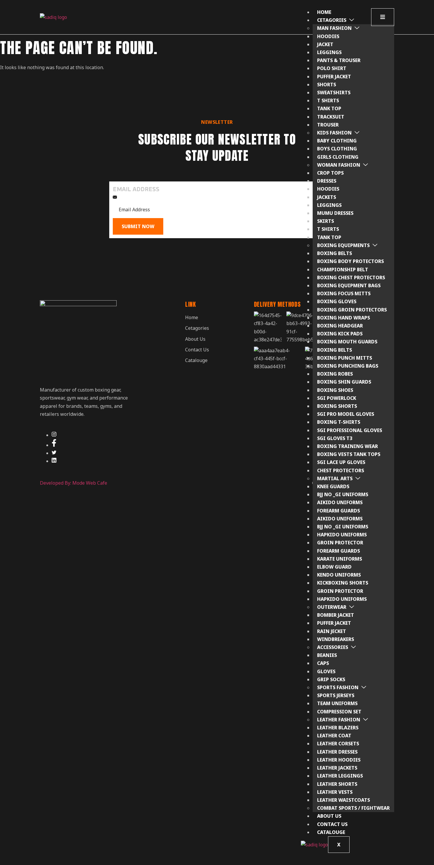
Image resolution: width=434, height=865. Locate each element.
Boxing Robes (335, 374)
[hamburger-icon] (382, 17)
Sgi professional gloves (349, 430)
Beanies (327, 655)
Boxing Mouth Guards (347, 341)
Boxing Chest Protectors (351, 277)
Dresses (326, 181)
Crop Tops (330, 173)
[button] (202, 328)
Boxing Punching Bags (347, 366)
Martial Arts (335, 478)
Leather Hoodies (338, 760)
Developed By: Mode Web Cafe (73, 483)
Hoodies (328, 36)
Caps (323, 663)
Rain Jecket (331, 631)
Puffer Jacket (334, 76)
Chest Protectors (340, 470)
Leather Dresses (337, 752)
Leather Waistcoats (343, 800)
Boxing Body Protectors (350, 261)
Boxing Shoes (335, 390)
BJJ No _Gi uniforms (342, 494)
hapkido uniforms (342, 534)
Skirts (325, 221)
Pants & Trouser (338, 60)
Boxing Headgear (340, 325)
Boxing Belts (334, 253)
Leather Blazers (337, 727)
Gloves (326, 671)
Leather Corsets (338, 743)
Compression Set (339, 711)
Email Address (136, 189)
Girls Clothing (337, 157)
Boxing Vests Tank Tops (348, 454)
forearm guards (338, 510)
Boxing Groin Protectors (352, 309)
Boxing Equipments (343, 245)
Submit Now (138, 226)
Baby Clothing (337, 140)
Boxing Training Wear (347, 446)
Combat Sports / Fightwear (353, 808)
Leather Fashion (338, 719)
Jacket (325, 44)
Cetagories (331, 20)
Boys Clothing (337, 148)
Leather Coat (334, 735)
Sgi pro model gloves (345, 414)
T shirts (328, 229)
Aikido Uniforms (340, 502)
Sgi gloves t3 (334, 438)
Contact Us (332, 824)
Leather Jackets (337, 768)
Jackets (326, 197)
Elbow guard (334, 567)
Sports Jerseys (335, 695)
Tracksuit (330, 116)
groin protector (340, 542)
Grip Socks (331, 679)
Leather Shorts (337, 784)
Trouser (328, 124)
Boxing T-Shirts (338, 422)
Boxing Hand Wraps (343, 317)
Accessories (332, 647)
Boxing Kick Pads (340, 333)
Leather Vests (335, 792)
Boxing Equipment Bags (349, 285)
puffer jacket (334, 623)
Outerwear (331, 607)
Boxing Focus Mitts (344, 293)
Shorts (326, 84)
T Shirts (328, 100)
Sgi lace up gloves (341, 462)
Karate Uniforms (339, 559)
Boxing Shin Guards (344, 382)
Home (324, 12)
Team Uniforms (337, 703)
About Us (329, 816)
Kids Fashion (334, 132)
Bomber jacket (335, 615)
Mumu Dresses (335, 213)
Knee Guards (333, 486)
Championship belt (342, 269)
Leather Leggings (340, 776)
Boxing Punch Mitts (344, 358)
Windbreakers (335, 639)
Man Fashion (334, 28)
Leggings (329, 52)
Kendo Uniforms (339, 575)
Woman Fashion (338, 165)
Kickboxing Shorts (342, 583)
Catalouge (331, 832)
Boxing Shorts (337, 406)
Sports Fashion (337, 687)
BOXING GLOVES (336, 301)
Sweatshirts (333, 92)
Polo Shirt (331, 68)
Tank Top (329, 108)
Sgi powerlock (336, 398)
